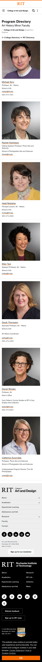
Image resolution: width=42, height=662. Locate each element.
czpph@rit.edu (7, 475)
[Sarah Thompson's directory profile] (21, 300)
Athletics (29, 582)
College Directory (12, 37)
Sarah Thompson (10, 322)
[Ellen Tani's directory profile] (21, 241)
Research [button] (5, 516)
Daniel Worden (9, 388)
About (4, 572)
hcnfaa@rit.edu (7, 213)
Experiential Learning (10, 507)
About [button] (4, 497)
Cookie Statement (16, 650)
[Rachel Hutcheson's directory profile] (21, 120)
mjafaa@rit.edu (7, 91)
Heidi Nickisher (9, 203)
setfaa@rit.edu (7, 338)
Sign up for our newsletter (21, 552)
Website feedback (12, 611)
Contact (5, 526)
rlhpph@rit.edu (7, 154)
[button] (3, 10)
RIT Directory (28, 37)
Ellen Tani (6, 263)
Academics (6, 577)
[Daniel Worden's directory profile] (21, 366)
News (28, 586)
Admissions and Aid (10, 512)
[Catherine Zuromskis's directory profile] (21, 435)
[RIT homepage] (19, 564)
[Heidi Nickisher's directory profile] (21, 181)
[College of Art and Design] (19, 490)
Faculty (5, 521)
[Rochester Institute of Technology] (21, 3)
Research (30, 572)
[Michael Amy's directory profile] (21, 59)
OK (21, 657)
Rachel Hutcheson (10, 142)
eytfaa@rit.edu (7, 273)
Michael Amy (8, 81)
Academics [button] (6, 502)
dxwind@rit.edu (7, 406)
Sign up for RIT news (13, 618)
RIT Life (29, 577)
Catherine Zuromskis (11, 457)
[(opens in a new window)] (4, 534)
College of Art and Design (17, 11)
